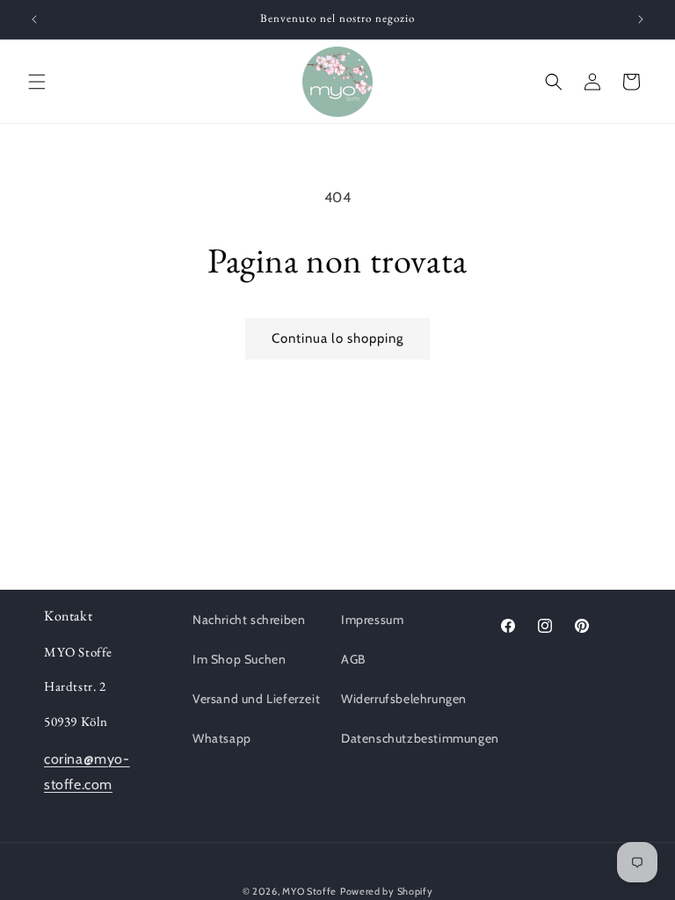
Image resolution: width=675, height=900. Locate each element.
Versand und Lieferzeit (256, 699)
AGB (353, 659)
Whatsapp (221, 738)
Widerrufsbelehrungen (404, 699)
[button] (37, 81)
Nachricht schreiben (248, 620)
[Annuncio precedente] (34, 19)
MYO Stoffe (309, 891)
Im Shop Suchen (239, 659)
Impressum (372, 620)
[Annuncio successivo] (640, 19)
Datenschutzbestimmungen (420, 738)
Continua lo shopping (337, 338)
